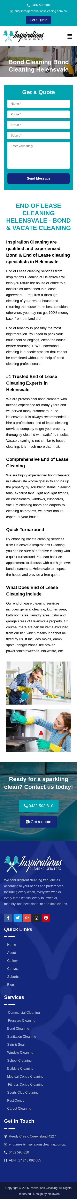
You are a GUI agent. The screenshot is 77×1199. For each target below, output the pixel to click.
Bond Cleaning (18, 1028)
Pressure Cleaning (21, 1020)
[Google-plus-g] (27, 918)
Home (11, 944)
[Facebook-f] (8, 918)
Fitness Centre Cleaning (25, 1084)
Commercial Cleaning (23, 1012)
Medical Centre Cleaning (25, 1076)
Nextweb (54, 1194)
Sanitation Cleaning (21, 1036)
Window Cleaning (20, 1052)
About (11, 952)
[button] (70, 36)
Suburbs (13, 976)
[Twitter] (18, 918)
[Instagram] (36, 918)
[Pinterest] (46, 918)
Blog (10, 984)
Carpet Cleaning (19, 1108)
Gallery (12, 960)
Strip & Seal (16, 1044)
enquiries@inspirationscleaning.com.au (38, 1144)
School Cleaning (19, 1060)
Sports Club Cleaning (23, 1092)
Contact (12, 968)
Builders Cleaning (20, 1068)
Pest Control (16, 1100)
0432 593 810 (19, 1152)
